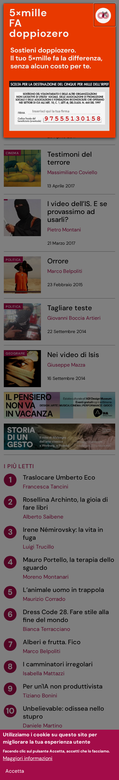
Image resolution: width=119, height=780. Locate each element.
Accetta (14, 771)
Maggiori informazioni (27, 758)
